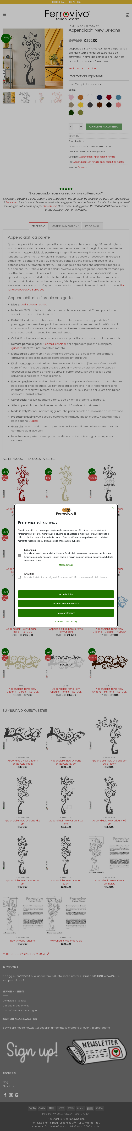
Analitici (29, 573)
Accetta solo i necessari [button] (66, 603)
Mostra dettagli (66, 565)
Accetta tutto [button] (66, 594)
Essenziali (30, 549)
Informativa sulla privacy (66, 621)
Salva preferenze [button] (66, 613)
